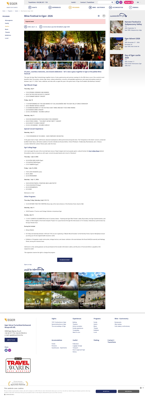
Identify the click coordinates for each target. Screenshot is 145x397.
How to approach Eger (79, 350)
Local (6, 38)
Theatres (75, 324)
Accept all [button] (106, 391)
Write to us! (11, 340)
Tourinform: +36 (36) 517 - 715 (38, 2)
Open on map (28, 264)
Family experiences (78, 328)
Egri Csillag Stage (94, 151)
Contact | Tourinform (87, 2)
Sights (34, 7)
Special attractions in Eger (59, 324)
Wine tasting (118, 324)
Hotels (53, 344)
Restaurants (118, 322)
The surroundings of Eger (59, 326)
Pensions (54, 346)
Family (7, 23)
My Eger (127, 2)
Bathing (75, 322)
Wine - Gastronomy (98, 7)
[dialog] (72, 391)
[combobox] (141, 388)
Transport (75, 348)
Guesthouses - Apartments (59, 348)
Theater (7, 32)
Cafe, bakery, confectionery (122, 326)
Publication (76, 344)
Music (6, 29)
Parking (134, 7)
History (75, 352)
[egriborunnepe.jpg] (64, 46)
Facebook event (65, 260)
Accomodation (118, 7)
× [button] (143, 387)
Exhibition (8, 35)
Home (4, 11)
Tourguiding (76, 330)
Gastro (16, 11)
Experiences (56, 7)
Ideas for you (76, 332)
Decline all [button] (128, 391)
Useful (73, 2)
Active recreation (77, 326)
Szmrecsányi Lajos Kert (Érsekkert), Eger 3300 (56, 27)
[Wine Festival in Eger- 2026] (33, 65)
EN (138, 2)
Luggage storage (77, 346)
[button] (48, 394)
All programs (9, 20)
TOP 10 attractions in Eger (59, 322)
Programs (75, 7)
